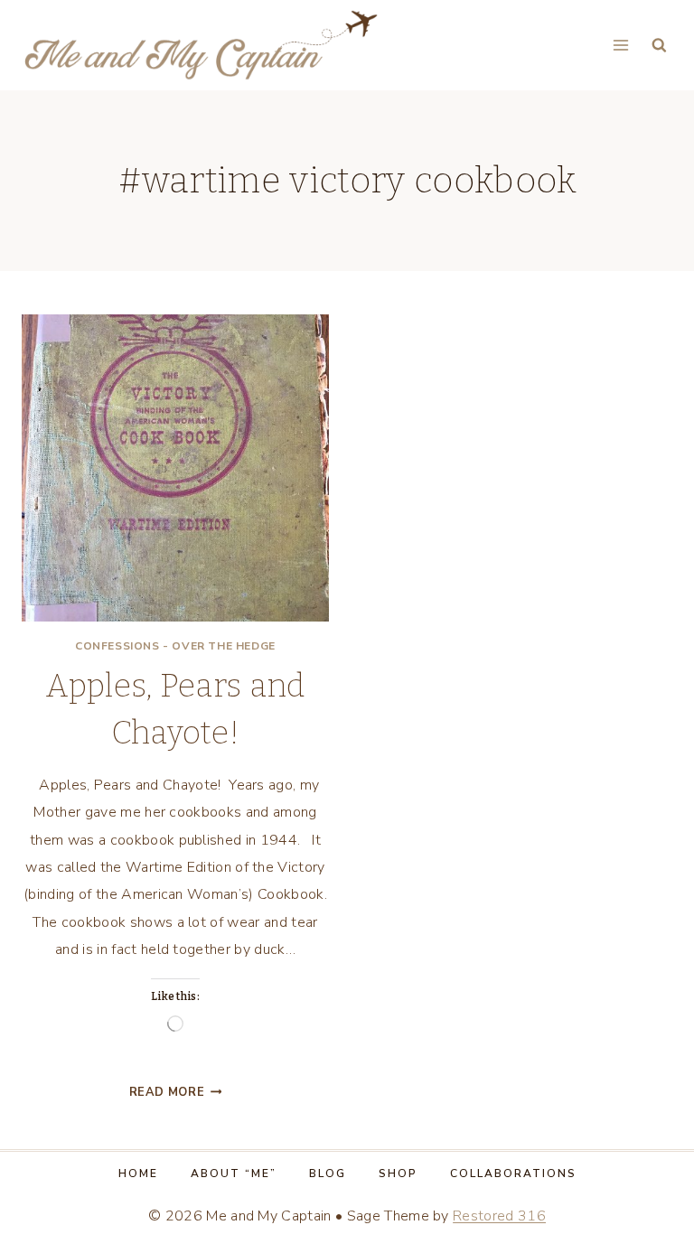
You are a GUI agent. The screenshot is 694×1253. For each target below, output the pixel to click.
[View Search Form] (659, 46)
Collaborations (513, 1173)
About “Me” (234, 1173)
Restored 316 (499, 1216)
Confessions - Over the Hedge (175, 646)
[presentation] (175, 468)
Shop (398, 1173)
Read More (175, 1092)
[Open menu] (620, 45)
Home (138, 1173)
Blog (327, 1173)
